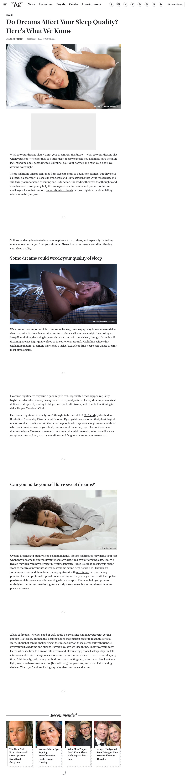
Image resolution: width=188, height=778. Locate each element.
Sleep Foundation (20, 337)
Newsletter (177, 4)
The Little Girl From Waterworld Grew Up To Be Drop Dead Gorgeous (18, 756)
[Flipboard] (132, 4)
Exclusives (46, 4)
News (31, 4)
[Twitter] (125, 4)
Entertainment (91, 4)
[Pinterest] (139, 4)
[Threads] (147, 4)
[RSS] (161, 4)
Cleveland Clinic (64, 177)
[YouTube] (118, 4)
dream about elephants (59, 190)
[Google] (154, 4)
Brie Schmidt (16, 38)
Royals (60, 4)
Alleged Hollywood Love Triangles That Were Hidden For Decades (107, 754)
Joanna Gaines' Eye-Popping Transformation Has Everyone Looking (49, 756)
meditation (82, 572)
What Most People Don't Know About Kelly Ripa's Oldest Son (77, 754)
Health (9, 15)
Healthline (55, 162)
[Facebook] (111, 4)
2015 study (90, 415)
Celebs (73, 4)
